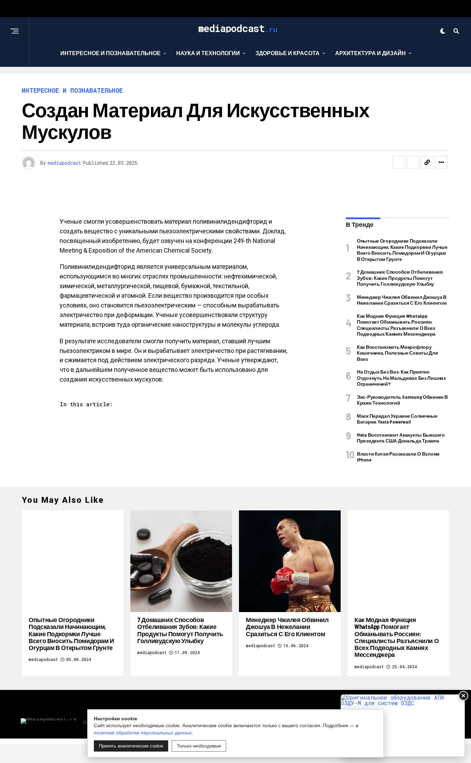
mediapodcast (64, 163)
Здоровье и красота (287, 53)
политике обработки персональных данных (143, 732)
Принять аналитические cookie (131, 746)
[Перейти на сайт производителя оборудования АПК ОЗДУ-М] (402, 725)
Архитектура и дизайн (370, 53)
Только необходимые (199, 746)
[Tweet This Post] (413, 162)
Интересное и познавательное (110, 53)
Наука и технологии (208, 53)
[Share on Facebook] (399, 162)
